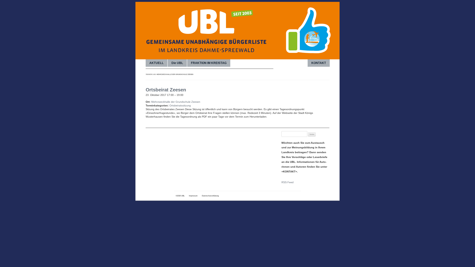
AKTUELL (156, 63)
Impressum (193, 196)
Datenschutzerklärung (210, 196)
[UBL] (237, 34)
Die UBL (177, 63)
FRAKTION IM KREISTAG (209, 63)
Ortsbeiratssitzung (180, 105)
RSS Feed (287, 182)
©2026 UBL (180, 196)
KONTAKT (318, 63)
